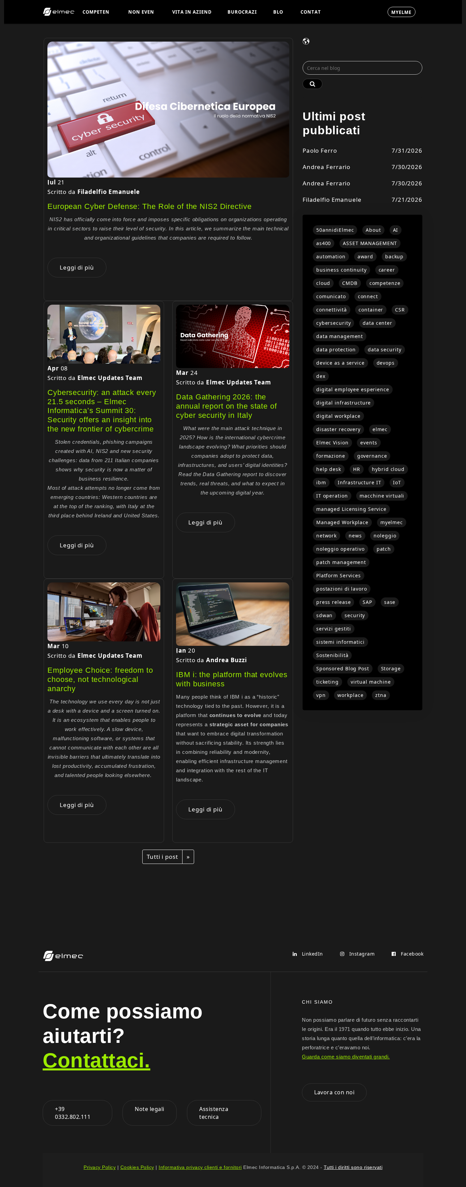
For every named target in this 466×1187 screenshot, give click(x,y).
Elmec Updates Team (110, 378)
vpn (321, 695)
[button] (97, 12)
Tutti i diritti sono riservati (353, 1167)
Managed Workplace (342, 522)
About (373, 230)
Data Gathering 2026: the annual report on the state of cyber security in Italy (226, 406)
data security (384, 349)
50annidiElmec (335, 230)
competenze (385, 283)
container (371, 309)
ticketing (327, 682)
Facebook (411, 953)
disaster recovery (338, 429)
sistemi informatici (340, 642)
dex (320, 376)
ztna (381, 695)
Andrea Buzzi (226, 660)
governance (372, 456)
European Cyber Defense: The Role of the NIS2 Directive (149, 206)
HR (356, 469)
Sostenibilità (332, 655)
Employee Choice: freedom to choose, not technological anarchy (100, 679)
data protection (336, 349)
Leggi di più (77, 267)
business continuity (341, 270)
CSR (400, 309)
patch (384, 549)
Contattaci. (96, 1060)
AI (395, 230)
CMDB (350, 283)
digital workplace (338, 416)
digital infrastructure (343, 402)
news (355, 535)
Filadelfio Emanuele (108, 192)
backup (394, 256)
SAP (367, 602)
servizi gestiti (333, 628)
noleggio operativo (340, 549)
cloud (323, 283)
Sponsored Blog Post (342, 668)
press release (333, 602)
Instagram (361, 953)
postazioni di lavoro (341, 588)
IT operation (332, 495)
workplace (350, 695)
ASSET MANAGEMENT (370, 243)
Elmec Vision (332, 442)
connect (368, 296)
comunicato (331, 296)
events (368, 442)
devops (386, 363)
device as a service (340, 363)
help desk (328, 469)
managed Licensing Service (351, 509)
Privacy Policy (100, 1167)
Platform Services (338, 575)
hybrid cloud (388, 469)
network (326, 535)
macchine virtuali (382, 495)
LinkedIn (311, 953)
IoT (397, 482)
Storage (391, 668)
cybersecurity (333, 323)
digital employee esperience (352, 389)
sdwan (324, 615)
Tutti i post (162, 857)
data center (377, 323)
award (365, 256)
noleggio (385, 535)
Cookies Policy (137, 1167)
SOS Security (356, 11)
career (387, 270)
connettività (331, 309)
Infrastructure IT (359, 482)
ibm (321, 482)
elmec (380, 429)
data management (339, 336)
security (355, 615)
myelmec (391, 522)
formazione (330, 456)
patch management (341, 562)
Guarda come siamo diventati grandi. (346, 1057)
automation (331, 256)
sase (390, 602)
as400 (323, 243)
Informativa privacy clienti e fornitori (200, 1167)
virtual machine (371, 682)
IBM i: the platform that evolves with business (231, 679)
